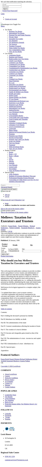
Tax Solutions (9, 400)
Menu (3, 26)
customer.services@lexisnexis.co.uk (16, 460)
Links (2, 14)
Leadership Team (10, 395)
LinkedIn (8, 414)
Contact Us (8, 383)
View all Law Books (15, 148)
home (6, 203)
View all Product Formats (17, 170)
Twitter (7, 417)
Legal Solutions (10, 398)
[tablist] (21, 256)
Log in (7, 196)
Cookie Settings (10, 387)
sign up (7, 195)
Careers (7, 376)
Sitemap (7, 385)
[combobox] (10, 185)
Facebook (8, 415)
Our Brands (8, 397)
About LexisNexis (11, 374)
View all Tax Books (15, 51)
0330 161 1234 (10, 456)
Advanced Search (6, 187)
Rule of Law (9, 402)
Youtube (7, 419)
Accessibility (9, 381)
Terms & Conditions (11, 378)
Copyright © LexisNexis (10, 366)
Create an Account (11, 19)
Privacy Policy (9, 380)
